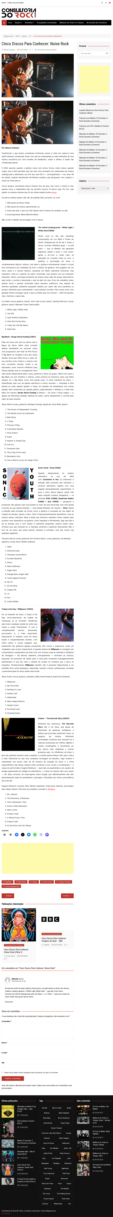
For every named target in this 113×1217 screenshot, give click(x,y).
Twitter (102, 2)
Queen (47, 1178)
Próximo (66, 896)
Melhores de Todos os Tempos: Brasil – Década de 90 (101, 1120)
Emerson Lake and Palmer (51, 1133)
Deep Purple (65, 1123)
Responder (9, 1002)
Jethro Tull (67, 1148)
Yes (69, 1204)
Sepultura (47, 1189)
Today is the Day (64, 882)
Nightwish (65, 1168)
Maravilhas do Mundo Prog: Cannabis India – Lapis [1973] (26, 1108)
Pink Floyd (66, 1173)
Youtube (109, 2)
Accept (44, 1108)
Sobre (4, 3)
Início (10, 23)
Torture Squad (48, 1199)
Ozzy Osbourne (48, 1173)
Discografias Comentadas (47, 23)
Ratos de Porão (47, 1184)
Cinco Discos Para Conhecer (47, 50)
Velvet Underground (12, 886)
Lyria (69, 1158)
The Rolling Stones (63, 1194)
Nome (4, 1043)
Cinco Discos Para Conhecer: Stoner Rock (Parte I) (16, 950)
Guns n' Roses (48, 1143)
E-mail (4, 1053)
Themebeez (6, 1213)
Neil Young (48, 1168)
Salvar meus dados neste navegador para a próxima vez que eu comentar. (31, 1073)
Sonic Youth (48, 882)
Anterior (9, 896)
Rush (60, 1184)
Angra (69, 1108)
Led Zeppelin (56, 1158)
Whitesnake (58, 1204)
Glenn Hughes (64, 1138)
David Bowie (48, 1123)
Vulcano (45, 1204)
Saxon (69, 1184)
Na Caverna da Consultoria (97, 23)
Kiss (44, 1158)
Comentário (6, 1021)
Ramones (64, 1178)
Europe (68, 1133)
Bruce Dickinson (64, 1118)
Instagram (106, 2)
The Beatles (64, 1189)
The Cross (46, 1194)
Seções (18, 23)
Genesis (47, 1138)
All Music (51, 789)
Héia (43, 1148)
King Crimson (65, 1153)
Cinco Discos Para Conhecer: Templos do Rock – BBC (54, 939)
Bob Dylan (46, 1118)
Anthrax (47, 1113)
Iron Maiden (54, 1148)
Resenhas (29, 23)
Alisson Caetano (9, 50)
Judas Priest (47, 1153)
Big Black (8, 882)
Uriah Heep (66, 1199)
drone (53, 192)
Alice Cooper (57, 1108)
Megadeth (45, 1163)
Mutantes (68, 1163)
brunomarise (10, 956)
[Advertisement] (38, 858)
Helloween (66, 1143)
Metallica (56, 1163)
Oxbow (34, 882)
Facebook (98, 3)
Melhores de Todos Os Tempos (71, 23)
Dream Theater (56, 1128)
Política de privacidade (16, 3)
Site (3, 1063)
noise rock (22, 882)
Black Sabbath (64, 1113)
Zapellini (47, 945)
